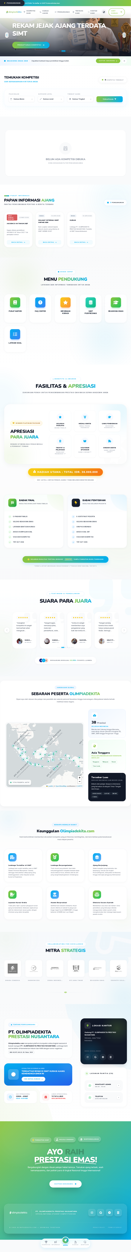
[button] (59, 50)
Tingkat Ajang (74, 94)
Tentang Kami (79, 12)
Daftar (107, 61)
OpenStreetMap (61, 786)
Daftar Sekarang (63, 1184)
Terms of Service (115, 1227)
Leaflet (50, 786)
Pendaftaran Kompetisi (29, 45)
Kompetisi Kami (30, 12)
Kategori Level (45, 94)
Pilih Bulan (14, 94)
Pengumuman (63, 12)
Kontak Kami (93, 12)
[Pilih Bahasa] (103, 12)
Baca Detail (17, 242)
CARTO (79, 786)
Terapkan (108, 99)
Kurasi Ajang (45, 12)
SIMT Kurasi (114, 12)
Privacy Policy (99, 1227)
